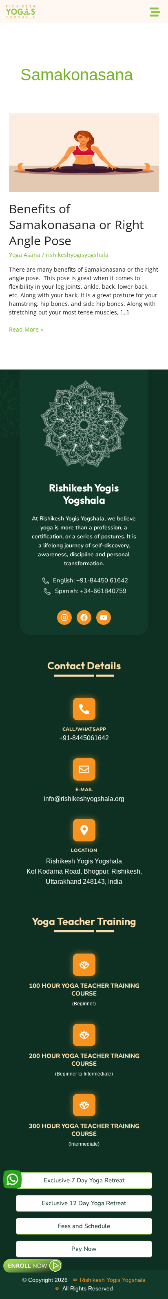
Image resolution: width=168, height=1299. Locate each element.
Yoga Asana (24, 255)
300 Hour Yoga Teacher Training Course (84, 1130)
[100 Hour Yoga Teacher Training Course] (84, 965)
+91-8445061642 (84, 738)
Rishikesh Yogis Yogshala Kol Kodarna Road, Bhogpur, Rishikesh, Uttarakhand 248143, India (84, 871)
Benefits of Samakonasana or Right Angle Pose (76, 224)
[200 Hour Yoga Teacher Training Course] (84, 1035)
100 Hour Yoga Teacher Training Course (84, 990)
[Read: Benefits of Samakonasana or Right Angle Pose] (84, 152)
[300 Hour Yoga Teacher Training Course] (84, 1105)
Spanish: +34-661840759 (90, 591)
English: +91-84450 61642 (90, 580)
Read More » (26, 329)
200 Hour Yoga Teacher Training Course (84, 1060)
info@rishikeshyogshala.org (84, 798)
